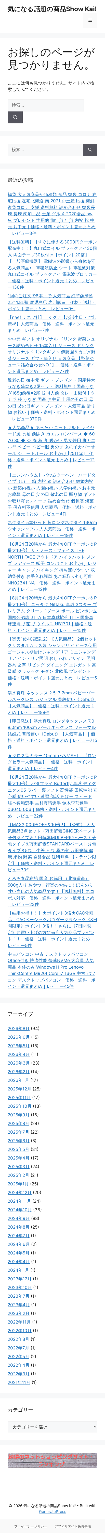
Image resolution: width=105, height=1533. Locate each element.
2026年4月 (19, 1054)
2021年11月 (19, 1382)
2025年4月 (19, 1158)
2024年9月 (19, 1218)
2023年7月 (19, 1296)
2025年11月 (19, 1097)
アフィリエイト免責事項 (73, 1526)
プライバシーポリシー (30, 1526)
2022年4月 (19, 1365)
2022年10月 (20, 1330)
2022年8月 (18, 1339)
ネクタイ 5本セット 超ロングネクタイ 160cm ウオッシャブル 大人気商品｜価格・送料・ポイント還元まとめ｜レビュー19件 (52, 529)
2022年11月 (19, 1322)
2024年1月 (18, 1270)
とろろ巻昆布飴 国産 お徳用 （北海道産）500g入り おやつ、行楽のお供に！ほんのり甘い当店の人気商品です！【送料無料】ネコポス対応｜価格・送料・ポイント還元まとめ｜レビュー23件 (51, 891)
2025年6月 (19, 1140)
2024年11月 (19, 1201)
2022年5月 (18, 1356)
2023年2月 (19, 1313)
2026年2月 (19, 1071)
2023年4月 (19, 1304)
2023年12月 (20, 1278)
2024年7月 (19, 1235)
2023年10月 (20, 1287)
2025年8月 (18, 1123)
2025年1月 (18, 1183)
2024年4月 (19, 1261)
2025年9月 (19, 1114)
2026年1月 (18, 1080)
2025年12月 (19, 1088)
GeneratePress (52, 1511)
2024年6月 (19, 1244)
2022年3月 (19, 1373)
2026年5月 (19, 1045)
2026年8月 (19, 1028)
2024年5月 (19, 1252)
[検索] (15, 117)
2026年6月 (19, 1037)
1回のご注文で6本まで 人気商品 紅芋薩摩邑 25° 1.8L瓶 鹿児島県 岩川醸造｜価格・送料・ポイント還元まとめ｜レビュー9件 (52, 302)
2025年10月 (20, 1106)
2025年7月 (18, 1132)
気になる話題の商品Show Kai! (52, 9)
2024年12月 (20, 1192)
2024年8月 (19, 1227)
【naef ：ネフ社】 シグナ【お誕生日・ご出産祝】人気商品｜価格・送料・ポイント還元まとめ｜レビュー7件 (52, 324)
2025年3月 (19, 1166)
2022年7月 (18, 1347)
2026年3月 (19, 1063)
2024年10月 (20, 1209)
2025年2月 (18, 1175)
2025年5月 (18, 1149)
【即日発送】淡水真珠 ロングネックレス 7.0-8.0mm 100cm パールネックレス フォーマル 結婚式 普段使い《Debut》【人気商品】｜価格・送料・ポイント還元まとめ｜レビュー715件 (52, 734)
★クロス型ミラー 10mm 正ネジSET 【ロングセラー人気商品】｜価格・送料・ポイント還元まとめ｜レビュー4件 (52, 762)
